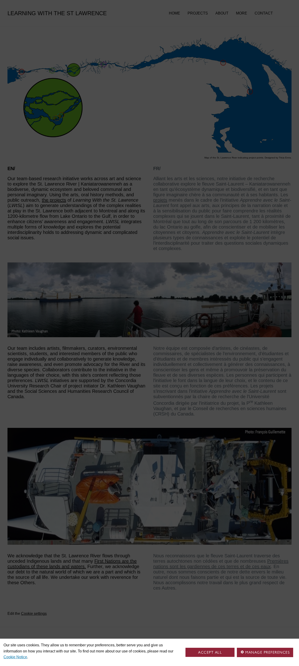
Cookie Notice (15, 657)
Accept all (210, 652)
